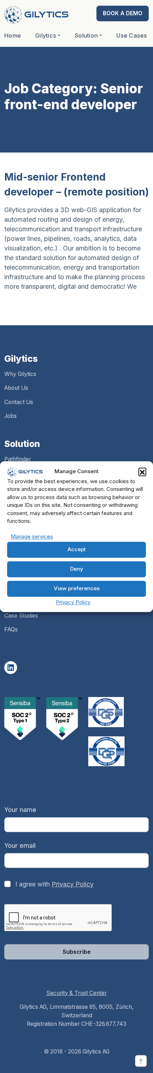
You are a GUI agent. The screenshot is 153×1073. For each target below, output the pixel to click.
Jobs (10, 416)
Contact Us (18, 402)
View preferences (77, 588)
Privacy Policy (73, 602)
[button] (142, 471)
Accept (77, 549)
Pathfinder (17, 459)
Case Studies (21, 615)
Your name (20, 809)
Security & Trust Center (76, 993)
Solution (86, 35)
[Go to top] (140, 1061)
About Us (16, 388)
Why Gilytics (20, 374)
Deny (76, 569)
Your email (20, 845)
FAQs (11, 629)
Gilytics (45, 35)
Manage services (32, 536)
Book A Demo (122, 13)
